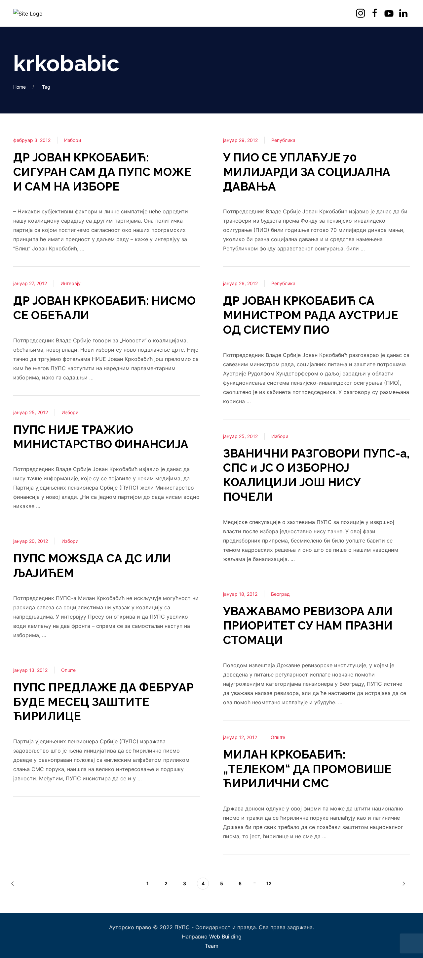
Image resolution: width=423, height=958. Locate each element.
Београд (280, 594)
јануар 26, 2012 (240, 283)
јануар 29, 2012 (240, 140)
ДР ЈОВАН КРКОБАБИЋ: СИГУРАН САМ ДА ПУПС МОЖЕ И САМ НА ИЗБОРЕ (102, 172)
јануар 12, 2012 (240, 737)
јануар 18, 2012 (240, 594)
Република (283, 140)
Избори (72, 140)
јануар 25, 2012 (30, 412)
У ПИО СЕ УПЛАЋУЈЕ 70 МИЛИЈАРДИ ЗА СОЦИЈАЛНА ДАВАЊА (306, 172)
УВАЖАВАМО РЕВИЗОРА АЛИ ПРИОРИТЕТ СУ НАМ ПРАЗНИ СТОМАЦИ (308, 625)
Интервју (70, 283)
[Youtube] (390, 13)
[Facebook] (375, 13)
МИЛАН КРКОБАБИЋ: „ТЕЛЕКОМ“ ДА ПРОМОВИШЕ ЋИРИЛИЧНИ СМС (307, 769)
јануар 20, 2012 (30, 541)
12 (269, 883)
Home (19, 87)
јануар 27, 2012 (30, 283)
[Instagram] (361, 13)
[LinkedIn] (404, 13)
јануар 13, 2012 (30, 670)
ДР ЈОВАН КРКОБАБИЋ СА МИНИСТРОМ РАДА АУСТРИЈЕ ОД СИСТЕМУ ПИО (310, 315)
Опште (68, 670)
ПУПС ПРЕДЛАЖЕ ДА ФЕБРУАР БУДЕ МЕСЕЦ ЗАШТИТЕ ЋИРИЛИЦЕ (103, 701)
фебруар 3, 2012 (32, 140)
